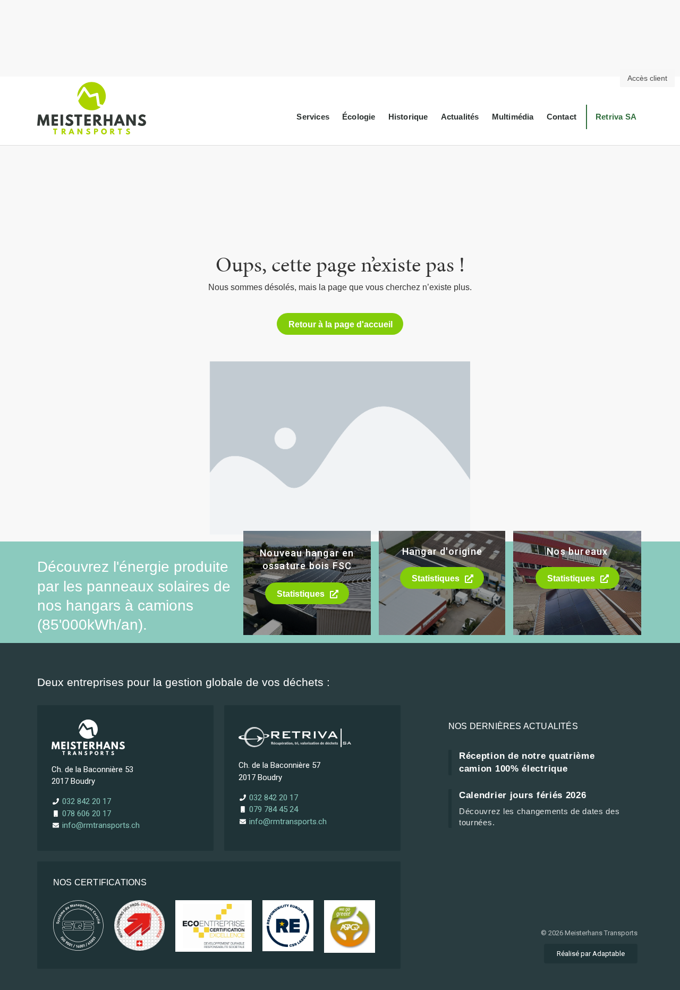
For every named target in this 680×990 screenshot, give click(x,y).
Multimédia (513, 116)
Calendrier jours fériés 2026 (522, 795)
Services (312, 116)
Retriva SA (616, 116)
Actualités (460, 116)
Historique (408, 116)
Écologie (359, 116)
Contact (561, 116)
